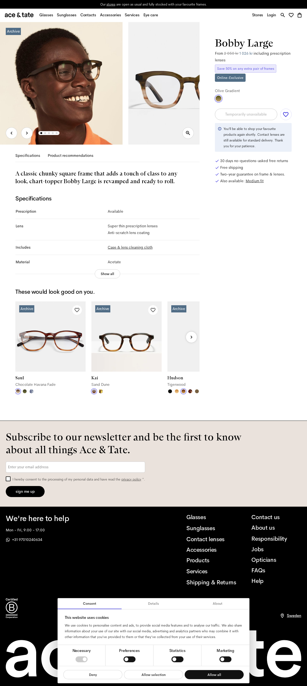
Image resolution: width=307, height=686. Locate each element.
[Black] (170, 391)
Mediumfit (255, 180)
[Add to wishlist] (77, 310)
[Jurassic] (197, 391)
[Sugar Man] (190, 391)
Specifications (27, 155)
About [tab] (217, 603)
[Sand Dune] (94, 391)
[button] (292, 15)
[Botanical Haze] (24, 391)
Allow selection (154, 674)
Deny (93, 674)
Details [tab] (153, 603)
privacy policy (131, 479)
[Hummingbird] (31, 391)
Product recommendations (70, 155)
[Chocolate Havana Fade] (18, 391)
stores (110, 4)
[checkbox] (8, 478)
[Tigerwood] (183, 391)
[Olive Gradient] (218, 98)
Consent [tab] (89, 603)
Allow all (214, 674)
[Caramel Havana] (176, 391)
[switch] (130, 659)
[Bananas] (100, 391)
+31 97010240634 (27, 539)
